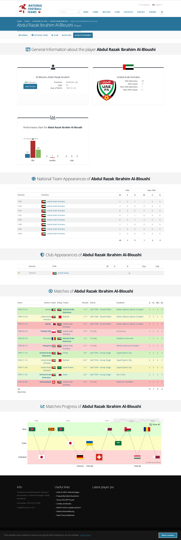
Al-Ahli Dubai (63, 273)
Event (93, 302)
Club (54, 266)
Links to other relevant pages (67, 492)
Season (21, 195)
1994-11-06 (22, 367)
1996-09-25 (22, 331)
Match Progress (84, 35)
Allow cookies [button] (168, 535)
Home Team (50, 302)
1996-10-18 (22, 316)
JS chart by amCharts (31, 139)
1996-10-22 (22, 309)
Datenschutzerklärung (65, 511)
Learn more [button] (85, 535)
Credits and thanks (63, 504)
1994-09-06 (22, 382)
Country (45, 195)
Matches (67, 35)
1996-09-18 (22, 338)
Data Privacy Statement (65, 515)
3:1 (85, 345)
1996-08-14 (22, 345)
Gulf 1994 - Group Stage (100, 353)
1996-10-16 (22, 324)
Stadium (120, 302)
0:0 (84, 360)
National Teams (41, 35)
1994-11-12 (22, 360)
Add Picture (30, 86)
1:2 (84, 309)
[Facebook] (162, 12)
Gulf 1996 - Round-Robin (100, 309)
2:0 (85, 353)
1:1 (84, 316)
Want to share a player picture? (68, 507)
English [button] (158, 5)
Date (20, 302)
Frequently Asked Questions (67, 496)
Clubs (55, 35)
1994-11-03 (22, 374)
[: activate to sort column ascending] (22, 266)
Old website (145, 5)
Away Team (62, 302)
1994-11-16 (22, 353)
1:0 (85, 324)
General (24, 35)
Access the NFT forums (65, 500)
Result (85, 302)
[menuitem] (136, 420)
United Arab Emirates (56, 201)
